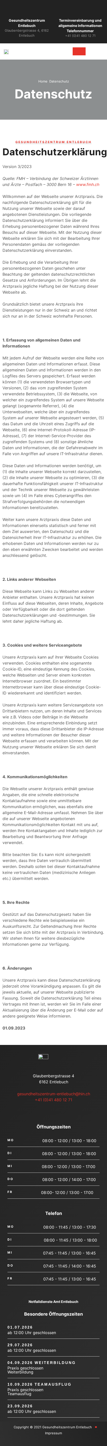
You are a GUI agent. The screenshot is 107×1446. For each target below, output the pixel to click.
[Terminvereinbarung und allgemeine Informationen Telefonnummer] (80, 9)
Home (43, 81)
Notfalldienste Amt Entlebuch (53, 1301)
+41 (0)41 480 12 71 (53, 1099)
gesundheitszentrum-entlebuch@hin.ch (53, 1093)
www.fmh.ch (87, 184)
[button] (57, 51)
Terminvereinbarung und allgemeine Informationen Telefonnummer (80, 25)
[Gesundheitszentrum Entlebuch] (26, 9)
